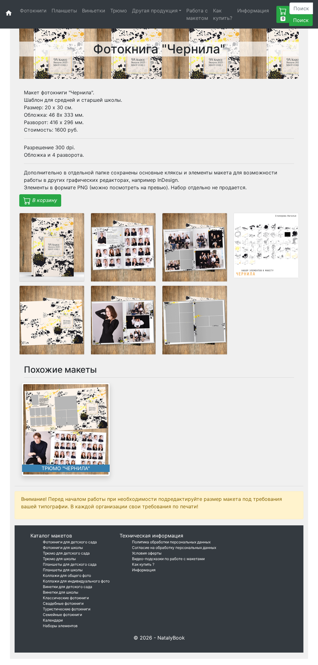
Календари (53, 620)
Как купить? (222, 14)
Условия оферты (146, 553)
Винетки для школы (60, 592)
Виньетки (93, 10)
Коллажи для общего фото (67, 575)
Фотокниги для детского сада (70, 542)
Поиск (301, 20)
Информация (253, 10)
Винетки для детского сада (67, 586)
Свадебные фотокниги (63, 603)
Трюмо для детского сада (66, 553)
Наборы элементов (60, 625)
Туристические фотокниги (66, 609)
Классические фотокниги (66, 597)
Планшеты (64, 10)
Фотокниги (33, 10)
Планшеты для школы (63, 570)
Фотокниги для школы (63, 547)
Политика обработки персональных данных (171, 542)
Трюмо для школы (59, 558)
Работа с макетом (197, 14)
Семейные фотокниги (62, 614)
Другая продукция (155, 10)
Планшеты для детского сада (70, 564)
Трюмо (118, 10)
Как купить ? (143, 564)
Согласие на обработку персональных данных (174, 547)
